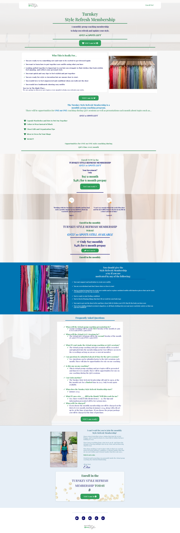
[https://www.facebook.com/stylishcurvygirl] (77, 518)
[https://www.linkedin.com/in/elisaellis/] (90, 518)
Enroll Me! (149, 5)
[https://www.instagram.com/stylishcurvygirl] (83, 518)
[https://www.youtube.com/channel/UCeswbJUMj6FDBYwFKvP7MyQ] (96, 518)
